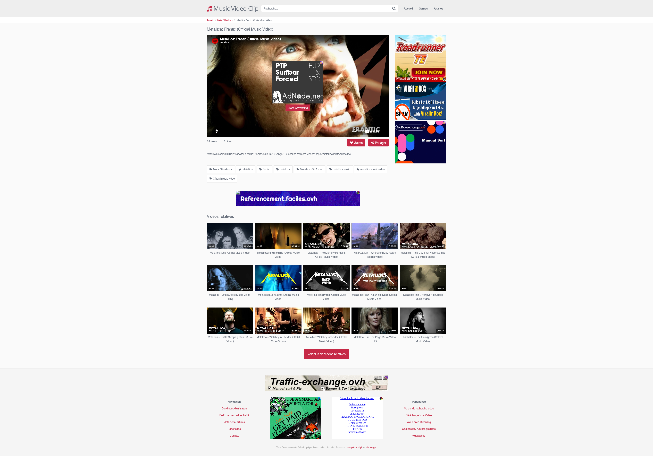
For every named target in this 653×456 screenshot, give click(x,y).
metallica (284, 169)
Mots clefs (229, 422)
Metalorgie (371, 447)
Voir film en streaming (419, 422)
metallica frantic (341, 169)
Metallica (247, 169)
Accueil (408, 8)
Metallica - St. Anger (311, 169)
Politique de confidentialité (234, 415)
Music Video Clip (235, 8)
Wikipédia (352, 447)
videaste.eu (418, 435)
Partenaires (234, 429)
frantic (266, 169)
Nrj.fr (360, 447)
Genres (423, 8)
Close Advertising (298, 108)
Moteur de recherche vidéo (419, 408)
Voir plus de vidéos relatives (326, 353)
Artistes (438, 8)
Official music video (223, 178)
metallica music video (372, 169)
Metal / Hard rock (225, 20)
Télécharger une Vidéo (419, 415)
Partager (380, 142)
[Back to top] (643, 445)
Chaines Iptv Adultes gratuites (419, 429)
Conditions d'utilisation (234, 408)
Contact (234, 435)
